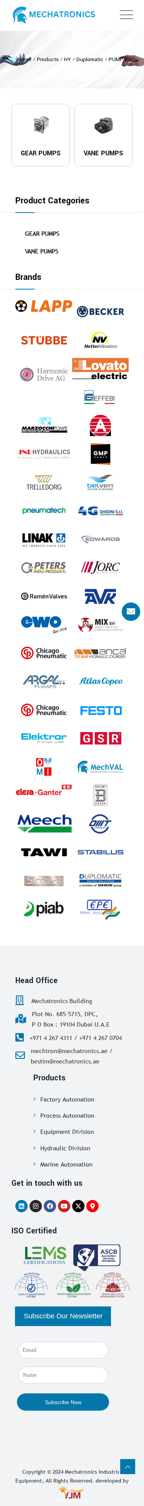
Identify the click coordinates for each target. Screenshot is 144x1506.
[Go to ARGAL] (43, 681)
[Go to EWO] (43, 624)
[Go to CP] (43, 653)
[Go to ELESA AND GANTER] (43, 789)
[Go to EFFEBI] (100, 397)
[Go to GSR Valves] (100, 738)
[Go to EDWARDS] (100, 539)
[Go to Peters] (43, 567)
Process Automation (67, 1115)
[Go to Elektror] (43, 738)
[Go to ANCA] (100, 653)
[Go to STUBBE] (43, 340)
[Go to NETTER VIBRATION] (100, 340)
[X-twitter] (78, 1206)
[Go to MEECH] (43, 823)
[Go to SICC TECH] (43, 880)
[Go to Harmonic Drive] (43, 373)
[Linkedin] (21, 1206)
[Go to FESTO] (100, 710)
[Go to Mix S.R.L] (100, 624)
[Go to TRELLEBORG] (43, 482)
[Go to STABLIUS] (100, 852)
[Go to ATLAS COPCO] (100, 681)
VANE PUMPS (41, 251)
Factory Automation (67, 1099)
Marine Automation (66, 1164)
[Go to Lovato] (100, 368)
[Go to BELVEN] (100, 482)
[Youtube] (64, 1206)
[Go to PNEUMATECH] (43, 510)
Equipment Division (67, 1131)
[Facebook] (50, 1206)
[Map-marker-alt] (92, 1206)
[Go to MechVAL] (100, 766)
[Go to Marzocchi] (43, 425)
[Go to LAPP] (43, 306)
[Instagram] (36, 1206)
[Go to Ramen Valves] (43, 596)
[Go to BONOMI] (100, 795)
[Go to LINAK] (43, 539)
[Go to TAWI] (43, 852)
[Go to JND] (43, 454)
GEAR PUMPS (42, 233)
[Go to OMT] (100, 823)
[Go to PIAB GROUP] (43, 909)
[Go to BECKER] (100, 311)
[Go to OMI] (43, 766)
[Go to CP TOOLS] (43, 710)
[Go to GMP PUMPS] (100, 454)
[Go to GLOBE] (100, 425)
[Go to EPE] (100, 909)
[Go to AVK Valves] (100, 596)
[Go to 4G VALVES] (100, 510)
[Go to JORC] (100, 567)
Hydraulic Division (65, 1148)
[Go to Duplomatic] (100, 880)
